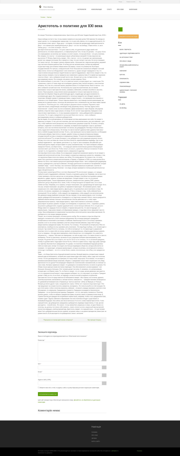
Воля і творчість (125, 49)
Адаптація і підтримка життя (130, 53)
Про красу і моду (125, 61)
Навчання (123, 71)
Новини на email (130, 1)
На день (122, 104)
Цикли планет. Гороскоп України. (128, 91)
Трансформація (125, 86)
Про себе (120, 9)
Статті (109, 9)
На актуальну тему (126, 57)
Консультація (96, 9)
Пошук (120, 1)
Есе (120, 42)
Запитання (133, 9)
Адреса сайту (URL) (44, 380)
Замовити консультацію (128, 36)
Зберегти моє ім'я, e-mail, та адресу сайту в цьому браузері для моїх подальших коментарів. (69, 387)
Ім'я (39, 364)
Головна (43, 17)
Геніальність (124, 78)
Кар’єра (49, 17)
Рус (140, 1)
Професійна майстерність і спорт (129, 66)
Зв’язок (94, 438)
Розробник (139, 450)
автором (114, 451)
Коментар (41, 340)
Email (39, 372)
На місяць (123, 108)
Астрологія (81, 9)
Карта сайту (96, 441)
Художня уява (124, 82)
